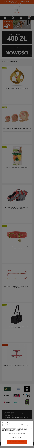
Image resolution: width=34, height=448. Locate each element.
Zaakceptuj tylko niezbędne (17, 433)
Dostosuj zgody (17, 437)
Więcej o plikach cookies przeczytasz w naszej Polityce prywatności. (14, 430)
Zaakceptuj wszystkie (17, 442)
